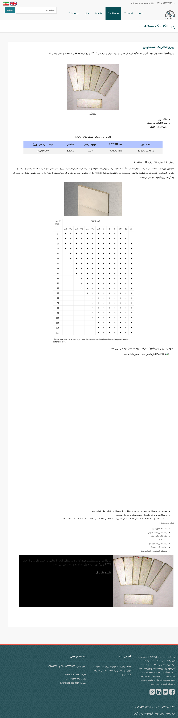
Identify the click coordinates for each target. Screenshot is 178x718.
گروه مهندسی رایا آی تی (143, 713)
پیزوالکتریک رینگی (158, 536)
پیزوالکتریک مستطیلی (157, 532)
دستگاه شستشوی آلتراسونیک (154, 551)
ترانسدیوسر (161, 540)
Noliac (125, 168)
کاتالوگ (93, 113)
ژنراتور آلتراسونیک (158, 547)
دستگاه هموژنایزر (159, 528)
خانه (140, 13)
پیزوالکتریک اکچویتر (158, 543)
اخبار (87, 13)
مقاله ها (98, 13)
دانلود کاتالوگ (103, 572)
